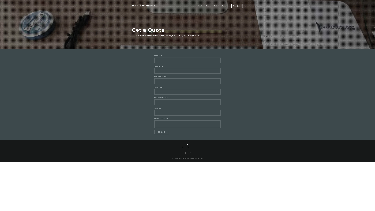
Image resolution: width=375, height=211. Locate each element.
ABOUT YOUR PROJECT (162, 118)
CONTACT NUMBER (160, 76)
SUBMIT (161, 132)
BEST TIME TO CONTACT (162, 97)
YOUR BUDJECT (159, 87)
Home (194, 6)
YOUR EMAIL (158, 66)
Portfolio (217, 6)
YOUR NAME (158, 56)
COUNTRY (157, 108)
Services (209, 6)
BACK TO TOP (187, 147)
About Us (201, 6)
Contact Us (225, 6)
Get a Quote (237, 6)
